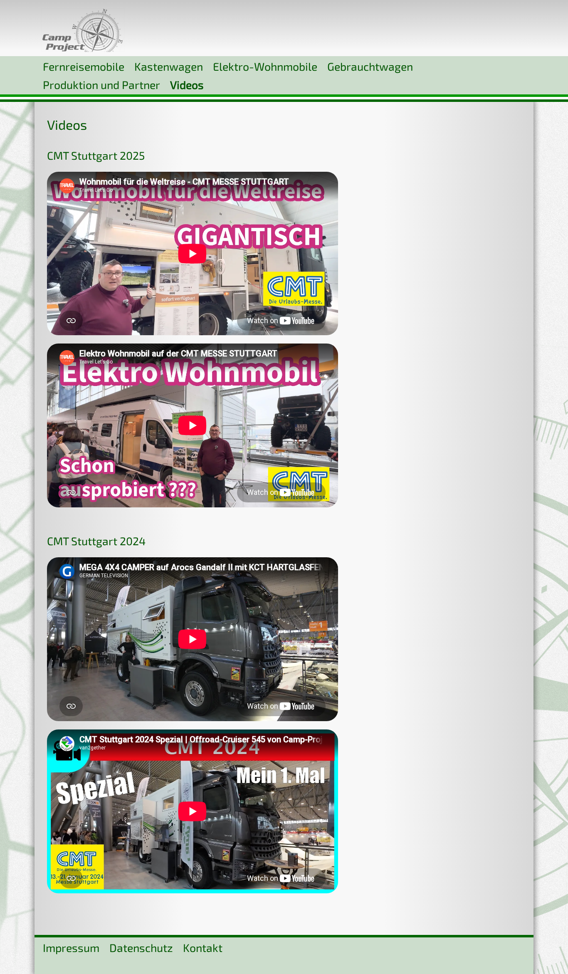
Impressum (71, 947)
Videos (187, 84)
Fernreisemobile (83, 66)
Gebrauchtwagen (370, 66)
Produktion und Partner (101, 84)
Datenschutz (141, 947)
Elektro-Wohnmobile (265, 66)
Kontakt (202, 947)
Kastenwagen (168, 66)
